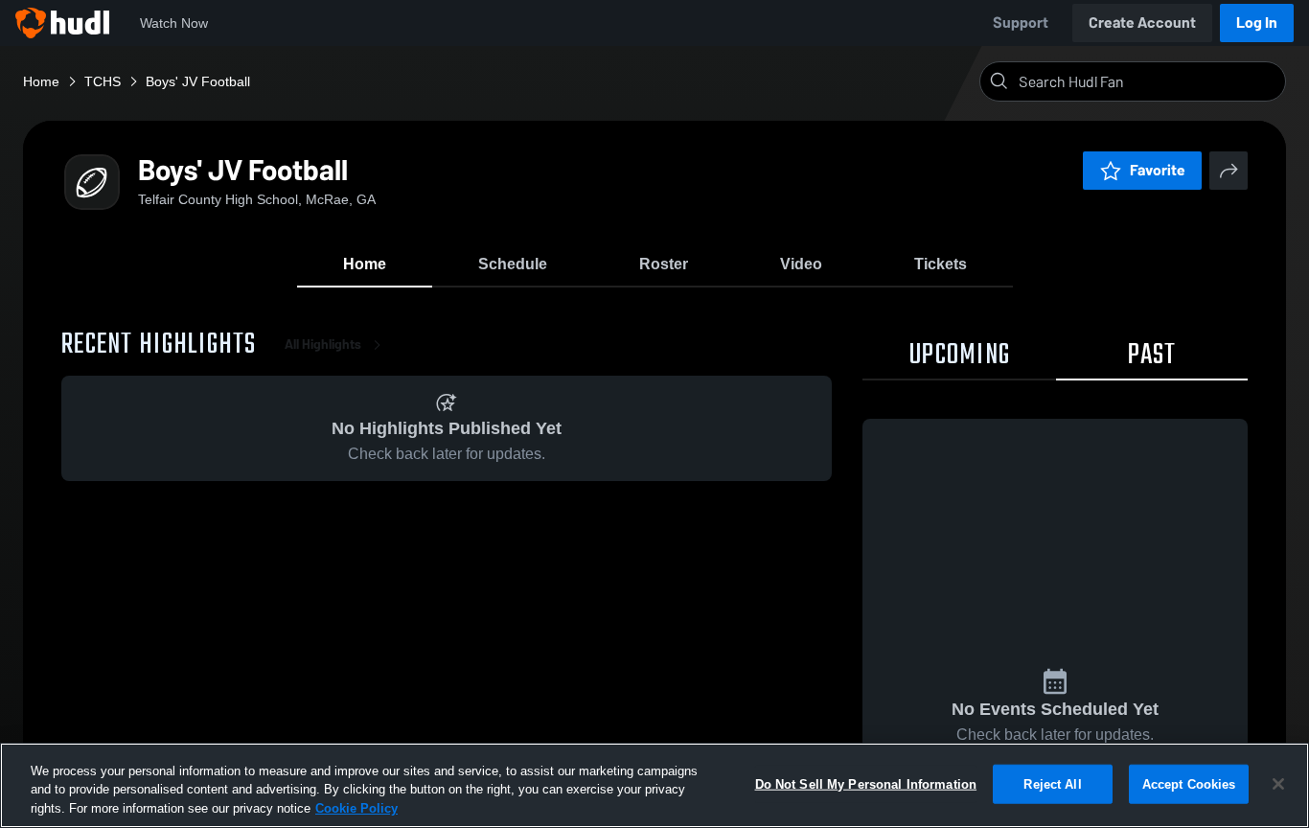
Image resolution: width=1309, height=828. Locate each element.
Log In (1256, 22)
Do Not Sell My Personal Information (866, 783)
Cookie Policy (356, 808)
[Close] (1278, 784)
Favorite (1157, 170)
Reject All (1052, 783)
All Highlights (323, 345)
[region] (654, 785)
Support (1020, 22)
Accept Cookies (1189, 783)
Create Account (1142, 22)
